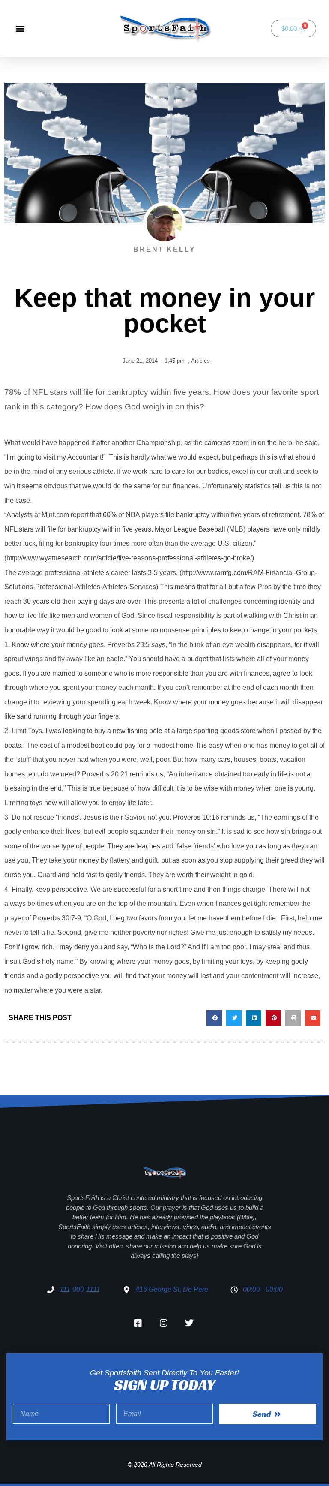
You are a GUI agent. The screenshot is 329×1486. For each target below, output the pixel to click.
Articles (200, 361)
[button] (20, 28)
